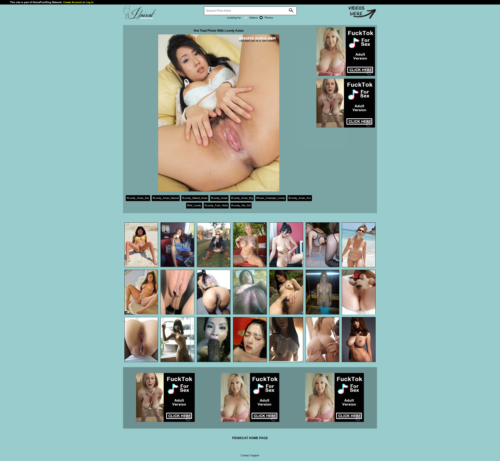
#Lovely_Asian (219, 198)
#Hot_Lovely (194, 205)
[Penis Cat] (139, 18)
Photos (268, 17)
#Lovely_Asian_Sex (138, 198)
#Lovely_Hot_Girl (241, 205)
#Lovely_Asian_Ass (299, 198)
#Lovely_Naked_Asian (194, 198)
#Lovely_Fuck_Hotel (216, 205)
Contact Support (250, 455)
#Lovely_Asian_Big (242, 198)
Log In (90, 2)
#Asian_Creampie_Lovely (270, 198)
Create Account (72, 2)
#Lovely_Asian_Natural (166, 198)
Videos (253, 17)
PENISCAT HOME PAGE (250, 438)
